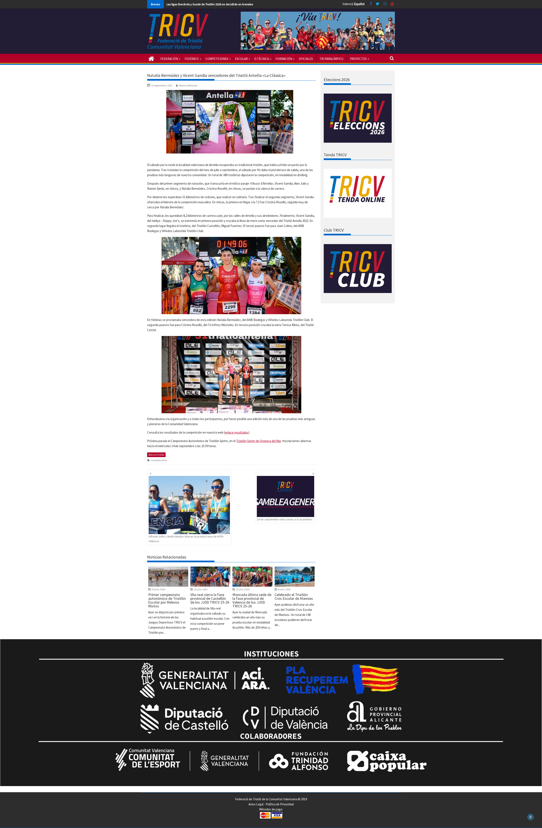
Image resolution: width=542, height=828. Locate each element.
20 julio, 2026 (158, 589)
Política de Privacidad (280, 804)
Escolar (241, 59)
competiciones (159, 460)
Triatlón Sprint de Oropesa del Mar (258, 441)
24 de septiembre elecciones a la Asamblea (284, 519)
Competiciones (216, 59)
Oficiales (306, 59)
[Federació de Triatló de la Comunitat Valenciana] (151, 58)
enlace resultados (236, 432)
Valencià (348, 4)
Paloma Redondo (188, 85)
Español (359, 4)
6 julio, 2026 (284, 589)
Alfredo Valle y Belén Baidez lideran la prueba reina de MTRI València (186, 539)
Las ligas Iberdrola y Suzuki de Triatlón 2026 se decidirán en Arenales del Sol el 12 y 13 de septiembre (231, 4)
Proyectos (358, 59)
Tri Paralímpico (331, 59)
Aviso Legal (256, 804)
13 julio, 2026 (200, 589)
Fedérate (192, 59)
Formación (283, 59)
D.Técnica (261, 59)
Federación (169, 59)
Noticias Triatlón (156, 454)
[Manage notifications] (530, 817)
